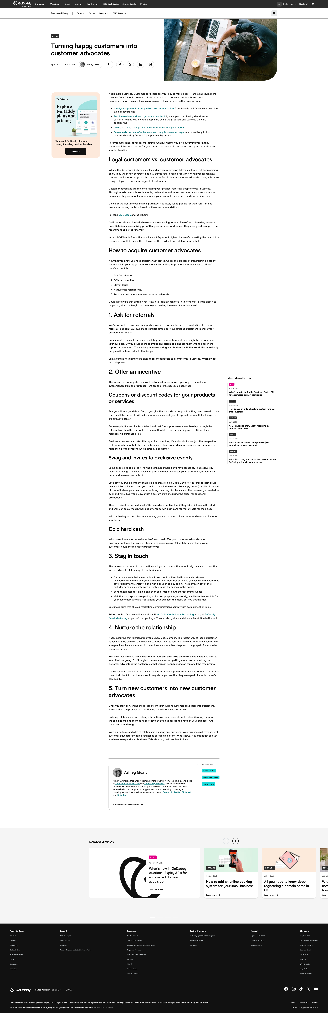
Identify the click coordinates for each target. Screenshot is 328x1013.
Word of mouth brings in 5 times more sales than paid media (149, 127)
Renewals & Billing (257, 940)
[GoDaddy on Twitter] (308, 990)
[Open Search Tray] (279, 4)
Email (67, 4)
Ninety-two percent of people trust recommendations (144, 108)
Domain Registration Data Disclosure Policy (75, 950)
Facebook (168, 792)
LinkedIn (121, 795)
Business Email (305, 950)
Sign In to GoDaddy (258, 936)
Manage (232, 401)
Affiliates (193, 945)
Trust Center (14, 969)
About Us (13, 936)
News (232, 384)
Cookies (315, 1002)
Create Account (256, 945)
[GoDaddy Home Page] (20, 990)
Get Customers (210, 777)
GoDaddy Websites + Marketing (175, 614)
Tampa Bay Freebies (154, 783)
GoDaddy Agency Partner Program (202, 936)
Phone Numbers (306, 974)
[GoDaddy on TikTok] (301, 990)
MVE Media (125, 214)
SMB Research (119, 13)
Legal (12, 959)
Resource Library (59, 13)
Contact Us (14, 945)
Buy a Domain (305, 936)
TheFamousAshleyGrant (127, 783)
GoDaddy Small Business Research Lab (141, 945)
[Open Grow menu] (84, 13)
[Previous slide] (226, 841)
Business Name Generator (136, 955)
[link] (120, 64)
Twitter (177, 792)
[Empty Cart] (312, 4)
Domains (233, 418)
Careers (13, 940)
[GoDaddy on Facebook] (286, 990)
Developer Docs (132, 936)
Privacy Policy (303, 1002)
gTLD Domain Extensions (309, 940)
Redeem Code (132, 969)
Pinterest (186, 792)
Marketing (208, 784)
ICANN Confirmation (134, 940)
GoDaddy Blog (15, 950)
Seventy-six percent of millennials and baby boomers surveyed (149, 132)
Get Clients (209, 771)
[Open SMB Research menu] (128, 13)
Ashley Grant (93, 65)
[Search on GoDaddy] (274, 13)
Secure (92, 13)
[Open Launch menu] (108, 13)
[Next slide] (235, 841)
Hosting (303, 959)
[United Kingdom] (22, 3)
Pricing (143, 4)
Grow (79, 13)
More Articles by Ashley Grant (126, 804)
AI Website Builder (307, 945)
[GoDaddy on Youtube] (316, 990)
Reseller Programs (196, 940)
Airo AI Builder (129, 4)
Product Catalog (132, 974)
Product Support (65, 936)
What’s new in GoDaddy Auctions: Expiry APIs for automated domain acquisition (168, 875)
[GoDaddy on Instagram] (293, 990)
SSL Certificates (111, 4)
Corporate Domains (134, 950)
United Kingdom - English (47, 990)
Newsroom (14, 964)
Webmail (130, 959)
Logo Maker (304, 969)
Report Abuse (65, 940)
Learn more (154, 889)
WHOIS (129, 964)
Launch (102, 13)
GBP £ (68, 990)
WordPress (304, 955)
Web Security (305, 964)
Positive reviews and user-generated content (139, 116)
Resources (63, 945)
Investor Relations (16, 955)
